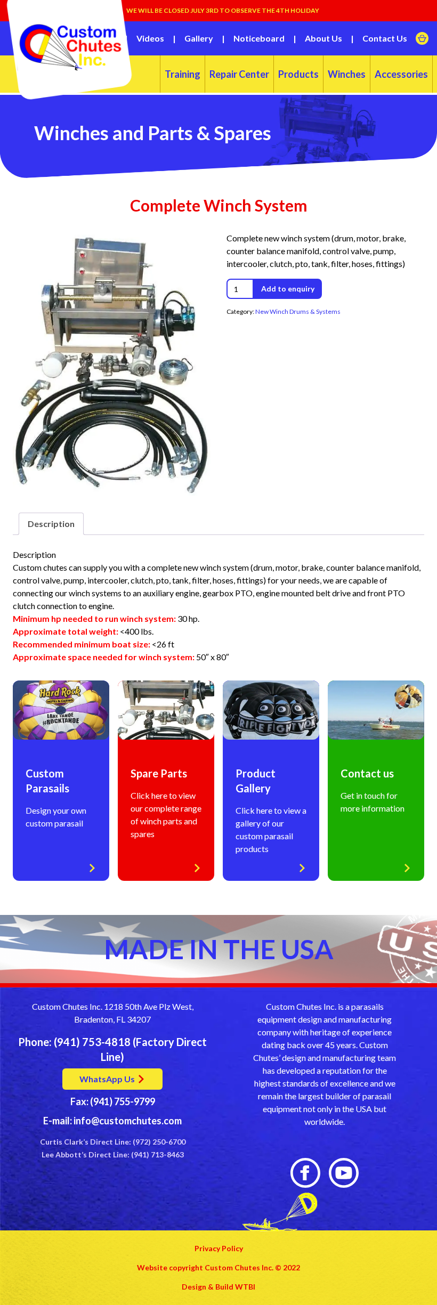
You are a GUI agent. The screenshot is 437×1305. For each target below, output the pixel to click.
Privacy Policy (219, 1248)
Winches (347, 74)
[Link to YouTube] (344, 1173)
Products (298, 74)
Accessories (401, 74)
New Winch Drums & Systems (298, 311)
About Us (323, 38)
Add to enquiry (287, 288)
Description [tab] (51, 523)
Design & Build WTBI (218, 1286)
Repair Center (239, 74)
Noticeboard (259, 38)
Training (182, 74)
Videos (150, 38)
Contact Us (384, 38)
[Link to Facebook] (305, 1173)
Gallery (198, 38)
